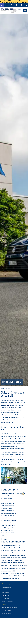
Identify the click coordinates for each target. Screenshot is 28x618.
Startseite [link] (2, 388)
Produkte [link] (4, 604)
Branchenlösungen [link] (6, 584)
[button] (26, 5)
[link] (2, 5)
